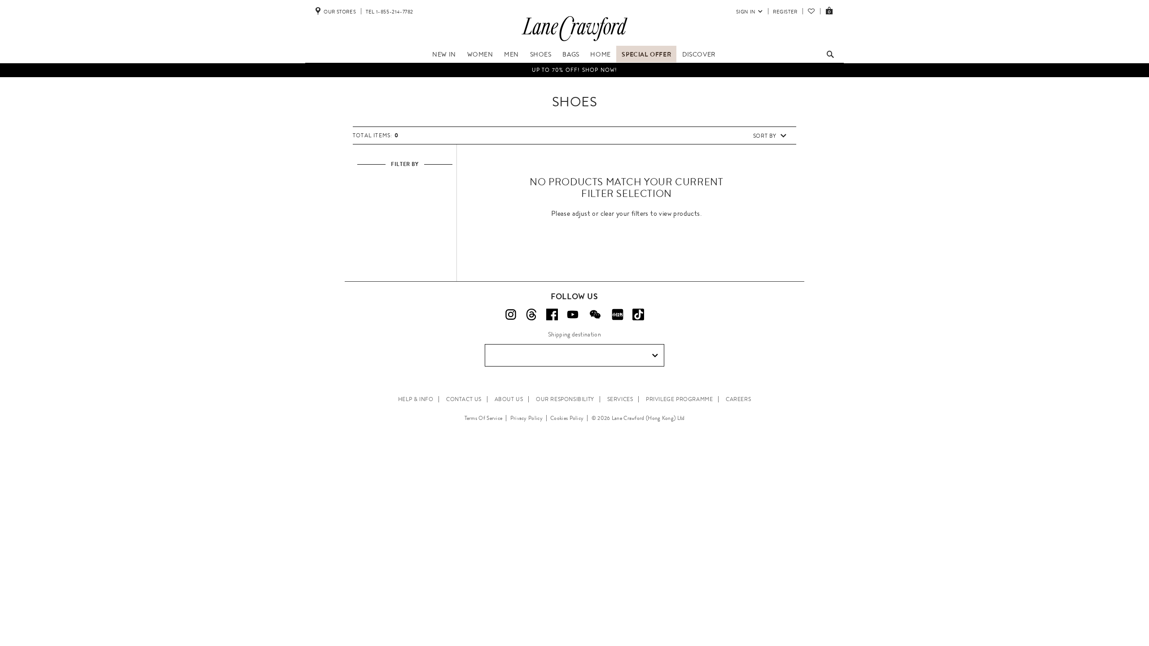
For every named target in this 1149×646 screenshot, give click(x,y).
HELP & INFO (416, 399)
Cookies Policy (566, 418)
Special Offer (646, 54)
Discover (698, 54)
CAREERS (738, 399)
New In (444, 54)
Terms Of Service (484, 418)
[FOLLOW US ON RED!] (617, 314)
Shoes (541, 54)
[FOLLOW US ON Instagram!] (510, 314)
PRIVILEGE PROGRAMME (679, 399)
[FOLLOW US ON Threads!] (531, 314)
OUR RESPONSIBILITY (565, 399)
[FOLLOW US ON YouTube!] (572, 314)
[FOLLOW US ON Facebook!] (552, 314)
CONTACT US (464, 399)
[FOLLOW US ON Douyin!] (638, 314)
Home (600, 54)
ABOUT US (509, 399)
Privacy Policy (526, 418)
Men (511, 54)
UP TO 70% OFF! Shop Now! (575, 70)
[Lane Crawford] (574, 41)
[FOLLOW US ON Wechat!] (595, 314)
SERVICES (620, 399)
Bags (570, 54)
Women (480, 54)
